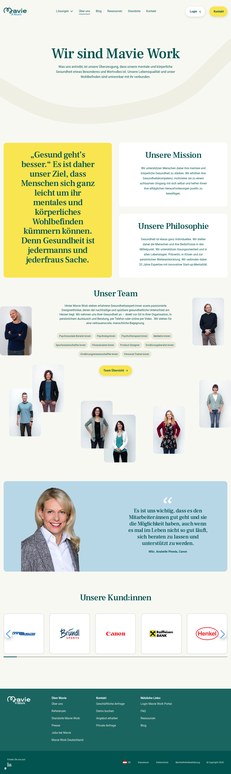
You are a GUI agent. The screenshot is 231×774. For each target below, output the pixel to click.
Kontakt (151, 11)
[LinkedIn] (9, 764)
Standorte (134, 11)
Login (193, 11)
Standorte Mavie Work (66, 718)
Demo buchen (105, 711)
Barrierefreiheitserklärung (188, 762)
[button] (8, 634)
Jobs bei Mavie (61, 732)
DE (129, 762)
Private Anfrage (106, 725)
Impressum (143, 762)
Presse (56, 725)
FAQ (143, 711)
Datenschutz (162, 762)
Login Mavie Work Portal (156, 703)
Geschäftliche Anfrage (110, 703)
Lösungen (62, 11)
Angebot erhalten (107, 718)
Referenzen (59, 711)
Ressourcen (114, 11)
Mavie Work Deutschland (67, 740)
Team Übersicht (113, 370)
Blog (99, 11)
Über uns (84, 11)
